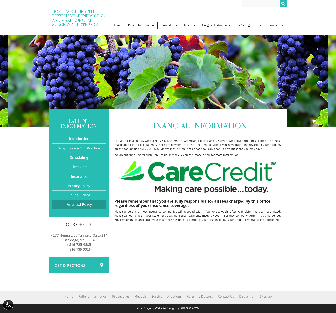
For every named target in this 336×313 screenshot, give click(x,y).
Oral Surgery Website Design (156, 308)
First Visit (79, 166)
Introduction (79, 138)
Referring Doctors (200, 296)
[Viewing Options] (8, 305)
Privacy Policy (79, 185)
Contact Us (226, 296)
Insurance (79, 176)
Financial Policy (79, 204)
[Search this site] (283, 3)
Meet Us (140, 296)
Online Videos (79, 195)
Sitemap (266, 296)
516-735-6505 (150, 149)
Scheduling (79, 157)
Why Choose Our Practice (79, 148)
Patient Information (79, 124)
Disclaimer (247, 296)
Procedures (120, 296)
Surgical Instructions (166, 296)
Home (68, 296)
